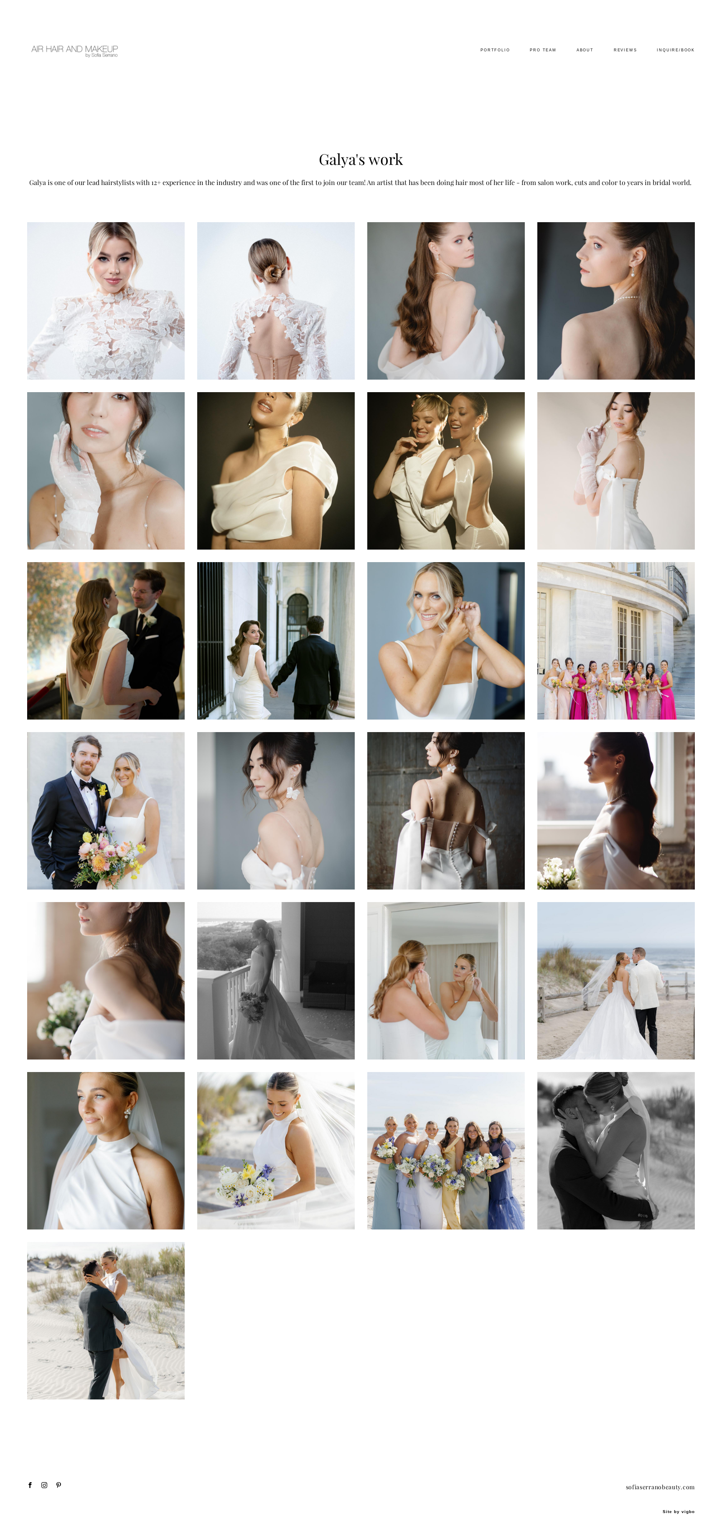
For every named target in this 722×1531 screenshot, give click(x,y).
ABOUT (585, 50)
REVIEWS (625, 50)
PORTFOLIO (495, 50)
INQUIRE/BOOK (676, 50)
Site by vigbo (679, 1512)
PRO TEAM (543, 50)
